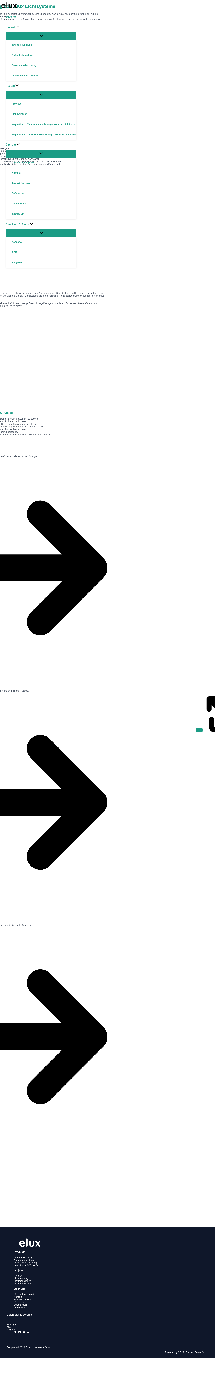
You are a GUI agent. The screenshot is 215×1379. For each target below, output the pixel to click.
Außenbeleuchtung (24, 1260)
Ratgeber (11, 1329)
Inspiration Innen (22, 1281)
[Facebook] (19, 1333)
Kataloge (11, 1324)
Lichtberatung (21, 1278)
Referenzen (20, 1302)
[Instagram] (24, 1333)
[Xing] (28, 1333)
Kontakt (18, 1297)
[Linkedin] (15, 1333)
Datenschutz (20, 1305)
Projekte (18, 1275)
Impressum (19, 1307)
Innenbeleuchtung (23, 1257)
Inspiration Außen (23, 1283)
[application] (18, 27)
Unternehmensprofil (24, 1294)
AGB (9, 1327)
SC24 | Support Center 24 (191, 1352)
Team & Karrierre (22, 1299)
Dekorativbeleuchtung (25, 1262)
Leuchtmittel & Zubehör (26, 1265)
